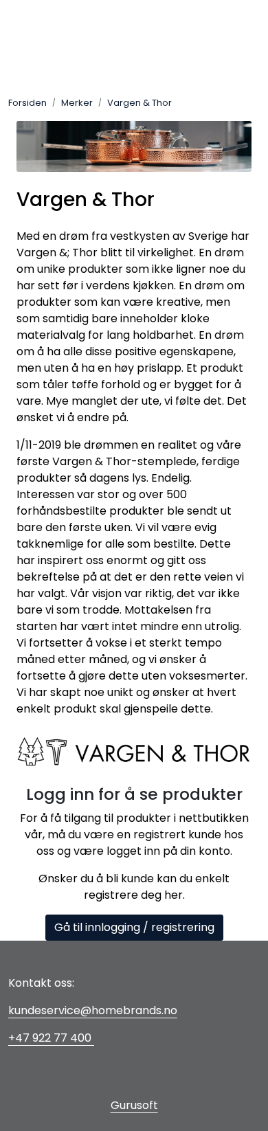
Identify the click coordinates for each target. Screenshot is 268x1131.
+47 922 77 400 (51, 1038)
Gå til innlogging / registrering (134, 927)
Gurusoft (134, 1105)
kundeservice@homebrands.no (92, 1010)
